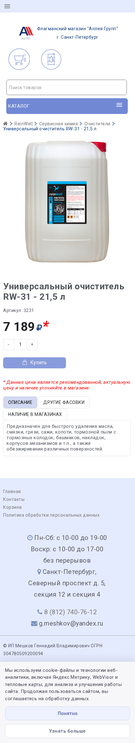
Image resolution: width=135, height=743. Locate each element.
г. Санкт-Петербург (77, 33)
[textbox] (67, 87)
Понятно (68, 713)
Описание (20, 402)
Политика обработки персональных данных (51, 515)
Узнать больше (67, 731)
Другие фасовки (63, 402)
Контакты (13, 499)
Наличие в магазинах (35, 414)
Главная (12, 491)
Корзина (12, 507)
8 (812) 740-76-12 (70, 612)
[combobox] (66, 87)
